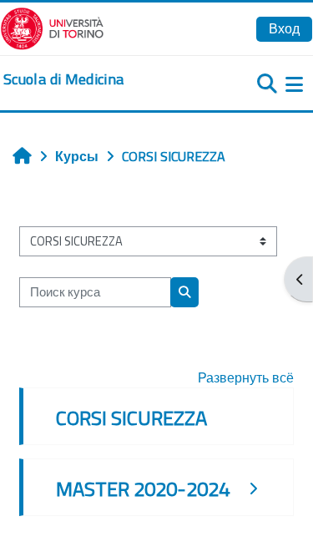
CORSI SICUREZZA (131, 418)
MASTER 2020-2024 (143, 488)
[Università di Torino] (52, 27)
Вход (284, 28)
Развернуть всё (246, 377)
